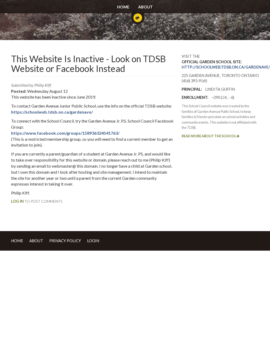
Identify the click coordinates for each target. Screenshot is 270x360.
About (145, 6)
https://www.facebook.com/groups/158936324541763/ (65, 132)
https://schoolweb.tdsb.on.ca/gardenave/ (52, 111)
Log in (17, 201)
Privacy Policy (65, 240)
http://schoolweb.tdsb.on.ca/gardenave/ (226, 67)
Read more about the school (209, 136)
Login (93, 240)
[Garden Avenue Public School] (138, 21)
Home (123, 6)
